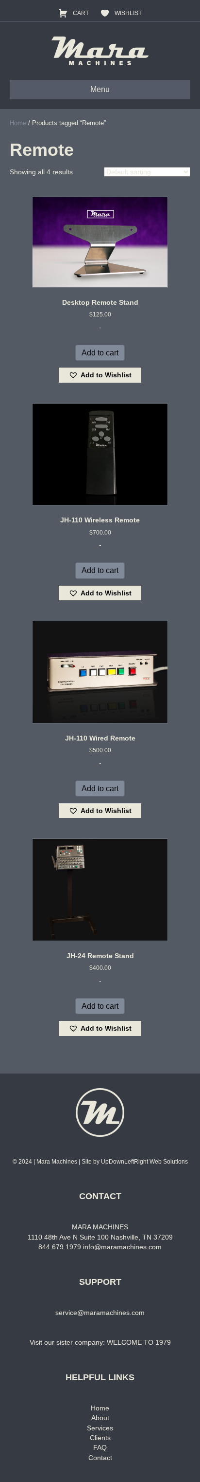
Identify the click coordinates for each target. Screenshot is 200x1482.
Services (100, 1428)
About (100, 1418)
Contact (100, 1458)
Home (18, 123)
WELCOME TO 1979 (139, 1342)
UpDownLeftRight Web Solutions (144, 1161)
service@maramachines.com (100, 1312)
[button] (100, 375)
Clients (100, 1438)
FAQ (100, 1447)
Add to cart (100, 353)
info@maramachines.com (122, 1247)
